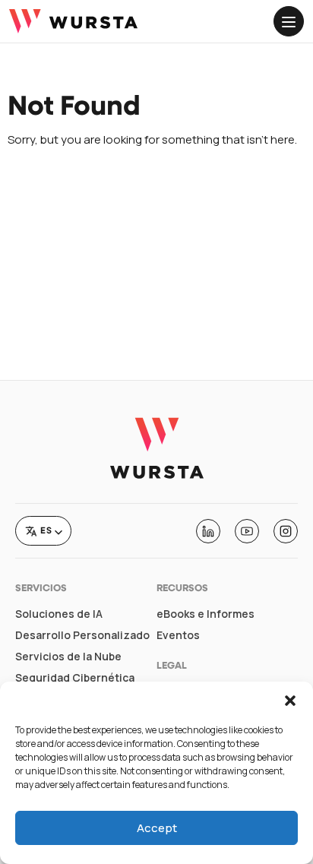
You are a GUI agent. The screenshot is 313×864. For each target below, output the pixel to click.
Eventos (178, 635)
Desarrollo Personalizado (82, 635)
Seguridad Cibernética (74, 678)
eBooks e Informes (205, 614)
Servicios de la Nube (68, 656)
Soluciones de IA (59, 614)
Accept (157, 828)
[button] (290, 700)
